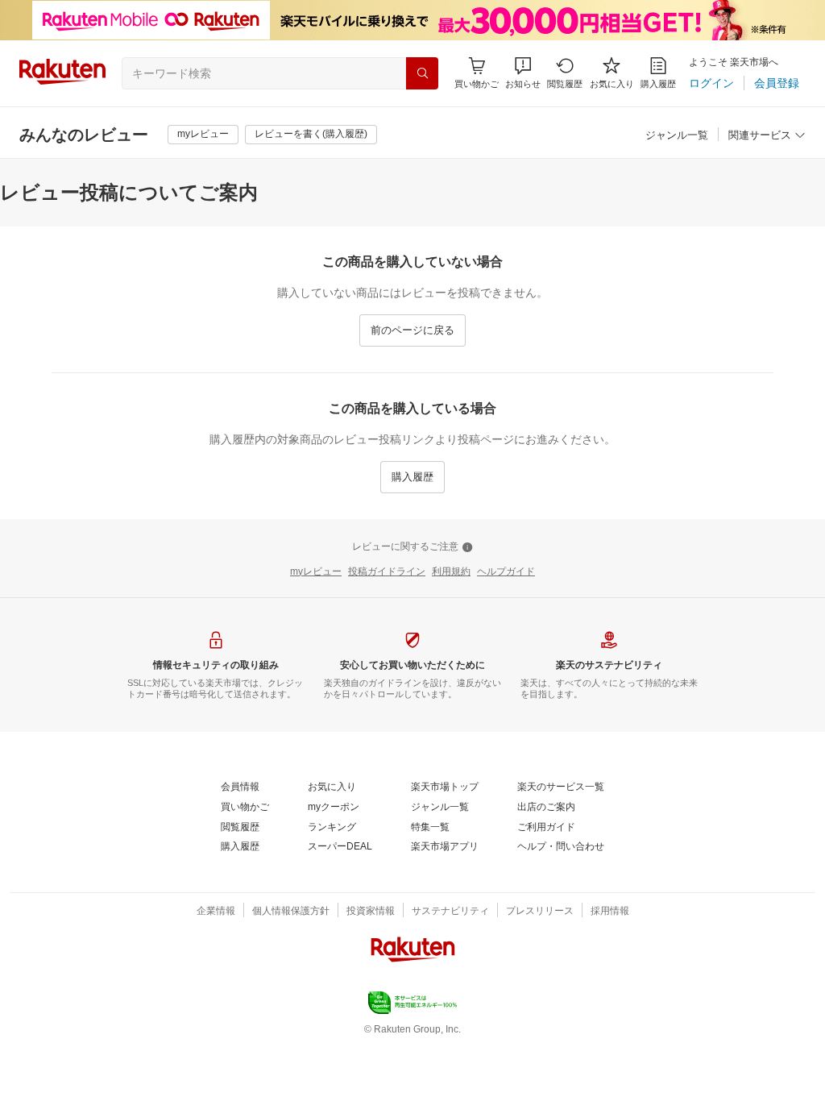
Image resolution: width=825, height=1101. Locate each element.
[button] (523, 72)
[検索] (422, 73)
